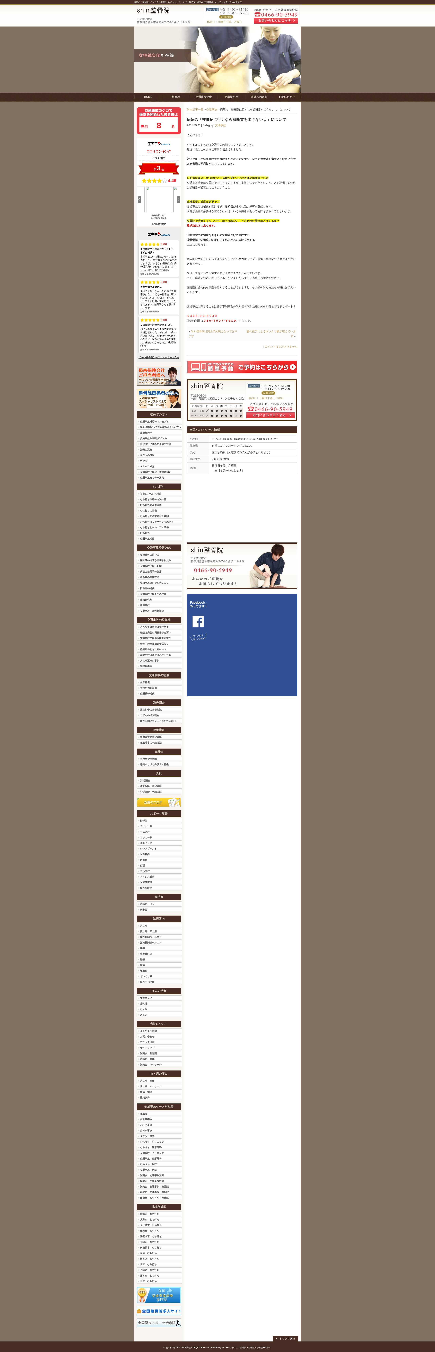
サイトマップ (147, 1047)
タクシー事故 (147, 1136)
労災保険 (145, 780)
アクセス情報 (147, 1042)
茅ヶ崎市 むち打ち (151, 1225)
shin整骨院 (186, 1347)
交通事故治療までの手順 (153, 594)
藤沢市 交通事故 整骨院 (154, 1192)
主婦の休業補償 (148, 688)
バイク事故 (146, 1124)
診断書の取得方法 (149, 577)
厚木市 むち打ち (149, 1275)
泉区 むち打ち (148, 1253)
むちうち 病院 (148, 1164)
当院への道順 (147, 455)
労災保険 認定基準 (151, 786)
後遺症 (143, 1113)
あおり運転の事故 (149, 660)
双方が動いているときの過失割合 (158, 720)
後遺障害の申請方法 (151, 742)
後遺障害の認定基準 (151, 737)
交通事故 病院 (148, 1169)
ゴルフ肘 (145, 871)
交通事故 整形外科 (151, 1158)
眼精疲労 (145, 1097)
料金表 (143, 460)
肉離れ (143, 859)
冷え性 (143, 1003)
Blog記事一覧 (195, 109)
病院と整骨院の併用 (151, 571)
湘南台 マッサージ (151, 1064)
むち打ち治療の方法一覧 (153, 499)
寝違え (143, 970)
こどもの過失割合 (149, 715)
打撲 (142, 865)
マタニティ (146, 998)
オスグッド (146, 843)
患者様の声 (146, 432)
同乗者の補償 (147, 588)
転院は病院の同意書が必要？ (155, 632)
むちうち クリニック (152, 1141)
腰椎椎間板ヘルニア (151, 937)
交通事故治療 (147, 538)
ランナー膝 (146, 826)
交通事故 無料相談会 (152, 610)
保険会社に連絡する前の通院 (155, 444)
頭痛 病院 (146, 1092)
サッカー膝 (146, 837)
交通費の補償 (147, 693)
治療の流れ (146, 449)
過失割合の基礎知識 (151, 709)
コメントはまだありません (281, 346)
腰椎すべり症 (147, 981)
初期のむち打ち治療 (151, 493)
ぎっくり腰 (146, 976)
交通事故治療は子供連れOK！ (156, 472)
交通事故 (211, 109)
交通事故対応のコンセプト (154, 421)
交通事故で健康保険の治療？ (155, 638)
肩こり (143, 925)
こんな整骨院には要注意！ (154, 627)
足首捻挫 (145, 854)
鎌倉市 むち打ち (149, 1230)
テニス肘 (145, 831)
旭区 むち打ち (148, 1264)
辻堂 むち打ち (148, 1281)
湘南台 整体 (147, 1059)
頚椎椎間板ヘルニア (151, 942)
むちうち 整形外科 (151, 1147)
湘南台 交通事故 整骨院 (154, 1186)
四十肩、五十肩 (148, 931)
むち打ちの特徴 (148, 510)
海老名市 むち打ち (151, 1236)
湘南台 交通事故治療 (152, 1175)
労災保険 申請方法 (151, 791)
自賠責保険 (146, 599)
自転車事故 (146, 1130)
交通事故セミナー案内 (152, 477)
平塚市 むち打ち (149, 1242)
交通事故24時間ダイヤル (153, 438)
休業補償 (145, 682)
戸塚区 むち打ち (149, 1270)
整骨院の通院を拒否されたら (155, 560)
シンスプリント (148, 848)
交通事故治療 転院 (151, 566)
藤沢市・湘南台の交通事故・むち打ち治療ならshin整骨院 (215, 2)
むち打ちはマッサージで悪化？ (156, 521)
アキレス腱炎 (147, 876)
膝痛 (142, 959)
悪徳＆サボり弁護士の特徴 (154, 764)
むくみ (143, 1009)
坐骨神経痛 (146, 953)
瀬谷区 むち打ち (149, 1258)
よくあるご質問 (148, 1031)
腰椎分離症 (146, 887)
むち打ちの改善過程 (151, 505)
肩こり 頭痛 (147, 1080)
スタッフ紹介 (147, 466)
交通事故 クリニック (152, 1153)
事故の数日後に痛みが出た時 (155, 655)
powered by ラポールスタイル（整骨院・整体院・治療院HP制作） (241, 1347)
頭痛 (142, 965)
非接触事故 (146, 666)
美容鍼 (143, 909)
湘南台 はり (147, 904)
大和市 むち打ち (149, 1219)
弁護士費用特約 (148, 758)
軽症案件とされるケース (153, 649)
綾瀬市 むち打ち (149, 1214)
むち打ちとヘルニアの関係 (154, 527)
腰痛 (142, 948)
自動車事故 (146, 1119)
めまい (143, 1014)
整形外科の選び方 (149, 554)
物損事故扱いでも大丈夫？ (154, 582)
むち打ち (145, 533)
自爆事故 (145, 605)
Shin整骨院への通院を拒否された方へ (160, 427)
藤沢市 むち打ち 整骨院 (154, 1197)
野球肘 (143, 820)
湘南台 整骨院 (148, 1053)
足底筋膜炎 (146, 882)
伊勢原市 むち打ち (151, 1247)
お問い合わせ (147, 1036)
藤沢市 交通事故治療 (152, 1181)
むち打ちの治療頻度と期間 (154, 516)
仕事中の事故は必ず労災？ (154, 643)
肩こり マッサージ (151, 1086)
